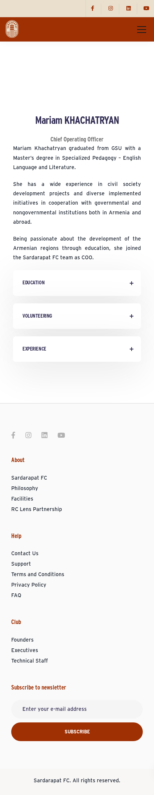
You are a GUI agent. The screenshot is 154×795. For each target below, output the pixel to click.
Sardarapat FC (29, 478)
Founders (22, 640)
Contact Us (24, 553)
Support (21, 564)
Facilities (22, 499)
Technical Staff (29, 661)
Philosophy (24, 488)
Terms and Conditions (37, 574)
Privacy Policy (28, 585)
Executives (24, 650)
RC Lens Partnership (36, 509)
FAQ (16, 595)
